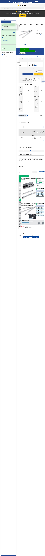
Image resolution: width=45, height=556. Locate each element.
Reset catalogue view (22, 169)
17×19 (5, 37)
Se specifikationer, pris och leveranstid (9, 27)
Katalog (26, 44)
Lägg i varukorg (39, 74)
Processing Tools (11, 17)
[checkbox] (8, 30)
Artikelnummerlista (23, 115)
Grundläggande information (26, 150)
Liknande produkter (38, 68)
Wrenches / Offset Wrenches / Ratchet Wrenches (30, 17)
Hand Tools (18, 17)
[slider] (19, 172)
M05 (4, 48)
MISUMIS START (4, 17)
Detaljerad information (32, 115)
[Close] (43, 11)
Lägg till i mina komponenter (25, 68)
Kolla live (34, 81)
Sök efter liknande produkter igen (32, 237)
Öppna (35, 172)
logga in (35, 65)
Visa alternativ (5, 40)
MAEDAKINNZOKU (22, 21)
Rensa (14, 32)
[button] (36, 1)
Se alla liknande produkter (39, 232)
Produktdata (40, 56)
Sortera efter (38, 132)
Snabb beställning (28, 74)
